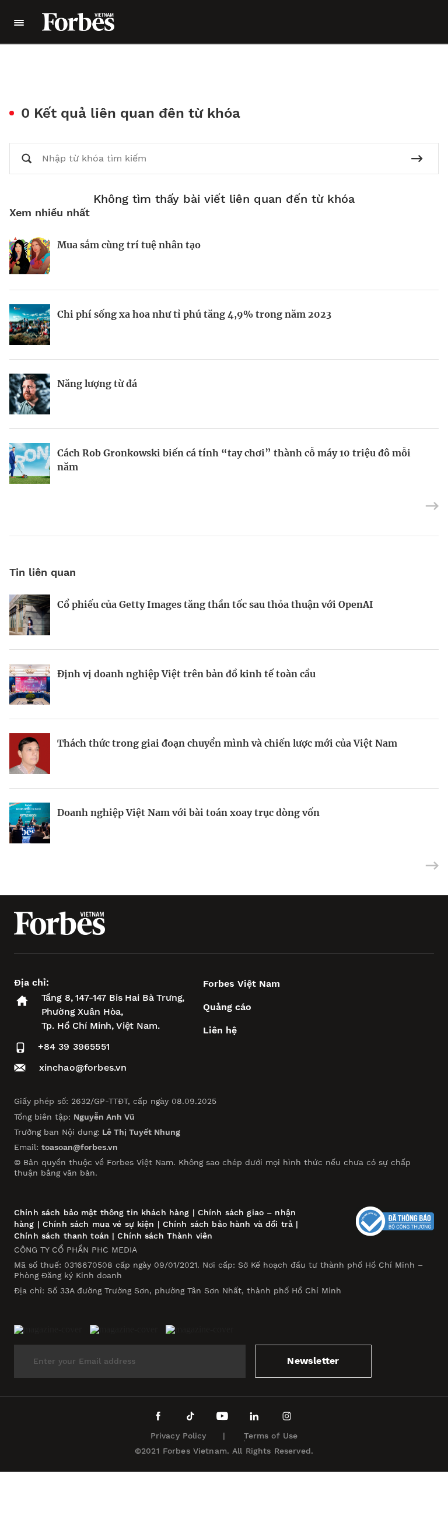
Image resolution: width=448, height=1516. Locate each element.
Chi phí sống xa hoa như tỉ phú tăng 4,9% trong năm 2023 (194, 314)
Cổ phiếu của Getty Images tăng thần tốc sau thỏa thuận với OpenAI (215, 604)
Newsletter (313, 1360)
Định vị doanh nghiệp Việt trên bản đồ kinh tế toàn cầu (186, 674)
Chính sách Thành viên (164, 1235)
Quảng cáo (227, 1006)
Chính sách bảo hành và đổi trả (228, 1224)
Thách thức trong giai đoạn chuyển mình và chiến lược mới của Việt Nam (227, 743)
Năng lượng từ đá (97, 383)
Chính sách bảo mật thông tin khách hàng (101, 1212)
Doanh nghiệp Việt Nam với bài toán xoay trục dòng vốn (188, 812)
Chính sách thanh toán (61, 1235)
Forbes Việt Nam (241, 983)
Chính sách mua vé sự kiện (100, 1224)
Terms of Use (271, 1435)
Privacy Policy (178, 1435)
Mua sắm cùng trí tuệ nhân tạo (129, 245)
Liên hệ (220, 1030)
